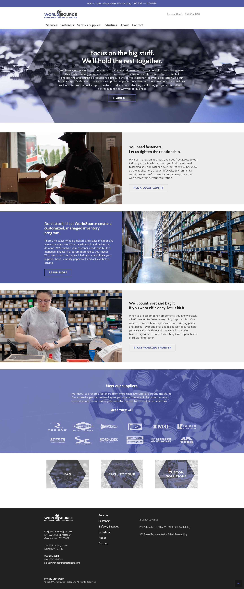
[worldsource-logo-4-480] (60, 14)
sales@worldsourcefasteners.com (62, 562)
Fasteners (104, 521)
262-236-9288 (192, 14)
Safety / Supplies (109, 526)
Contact (103, 543)
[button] (238, 583)
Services (103, 515)
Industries (104, 532)
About (102, 537)
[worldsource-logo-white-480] (58, 517)
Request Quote (175, 14)
